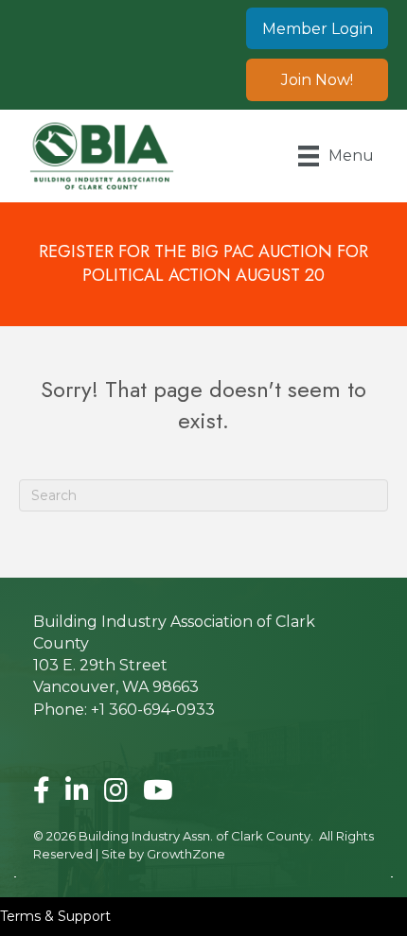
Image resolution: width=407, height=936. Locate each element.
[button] (317, 28)
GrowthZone (186, 853)
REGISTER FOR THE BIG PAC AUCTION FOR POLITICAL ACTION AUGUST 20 (203, 263)
